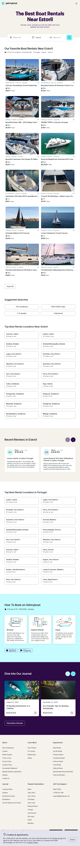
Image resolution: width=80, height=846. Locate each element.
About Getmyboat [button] (8, 748)
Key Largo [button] (31, 816)
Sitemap (5, 775)
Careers (5, 751)
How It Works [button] (32, 748)
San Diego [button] (31, 799)
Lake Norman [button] (32, 813)
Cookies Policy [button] (7, 765)
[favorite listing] (38, 82)
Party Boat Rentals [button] (59, 775)
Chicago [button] (30, 809)
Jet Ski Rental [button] (57, 751)
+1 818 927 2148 (58, 792)
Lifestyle (5, 792)
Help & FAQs (57, 789)
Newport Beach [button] (33, 806)
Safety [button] (30, 758)
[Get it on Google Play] (25, 650)
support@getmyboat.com (61, 796)
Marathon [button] (31, 823)
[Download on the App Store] (11, 650)
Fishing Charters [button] (58, 754)
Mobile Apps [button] (32, 754)
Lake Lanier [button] (31, 792)
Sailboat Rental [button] (58, 768)
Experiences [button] (58, 743)
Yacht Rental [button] (57, 765)
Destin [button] (30, 820)
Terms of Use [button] (57, 838)
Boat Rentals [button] (57, 748)
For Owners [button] (31, 751)
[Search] (69, 37)
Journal (5, 784)
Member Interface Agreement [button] (11, 771)
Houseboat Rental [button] (59, 758)
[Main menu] (76, 3)
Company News (7, 789)
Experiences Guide (8, 796)
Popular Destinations (36, 784)
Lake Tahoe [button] (31, 796)
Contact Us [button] (5, 778)
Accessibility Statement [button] (9, 768)
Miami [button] (29, 789)
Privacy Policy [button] (32, 842)
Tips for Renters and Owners (11, 803)
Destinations (6, 799)
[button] (27, 52)
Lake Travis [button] (31, 803)
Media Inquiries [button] (7, 754)
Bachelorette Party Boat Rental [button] (63, 771)
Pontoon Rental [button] (58, 761)
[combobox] (19, 37)
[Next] (73, 439)
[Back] (67, 439)
